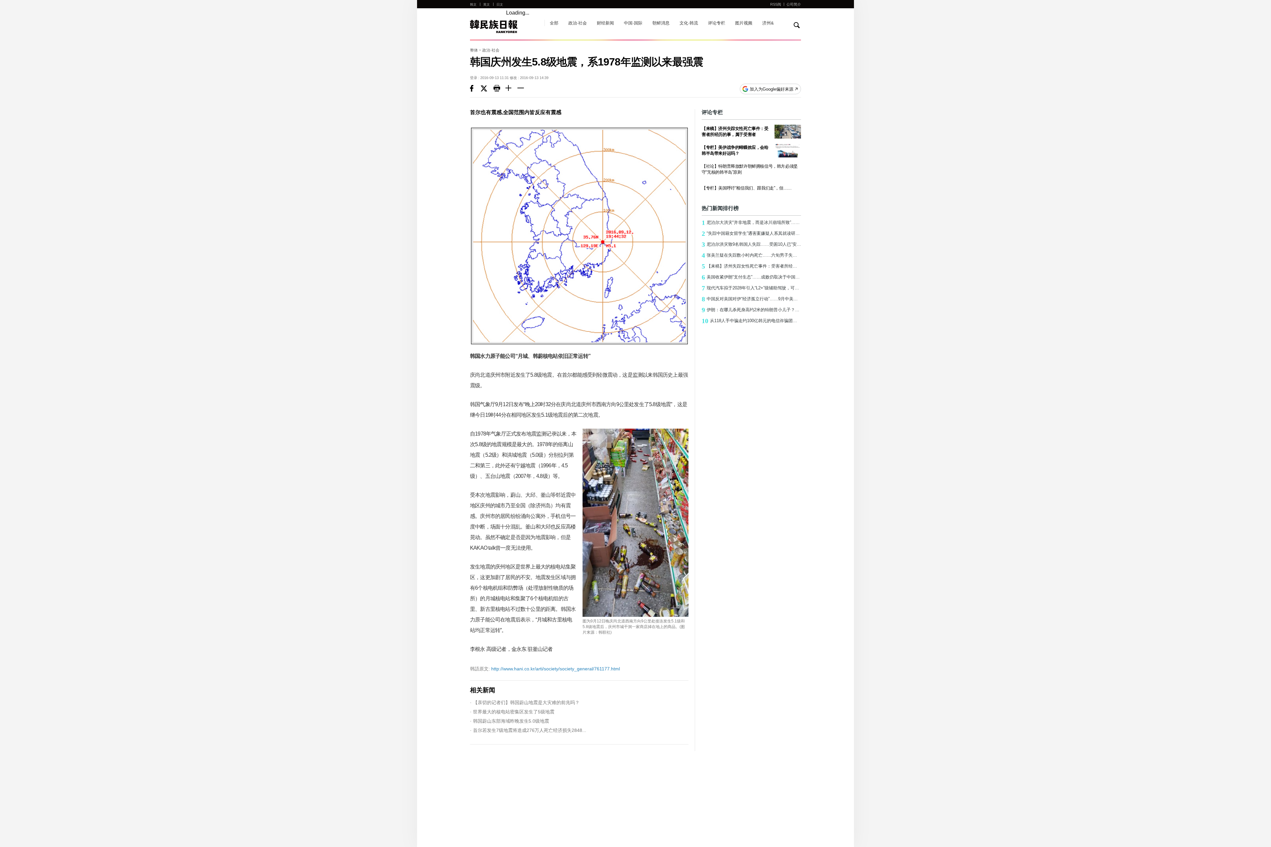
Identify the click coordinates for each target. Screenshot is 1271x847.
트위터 (487, 89)
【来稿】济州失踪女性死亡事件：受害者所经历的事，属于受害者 (751, 266)
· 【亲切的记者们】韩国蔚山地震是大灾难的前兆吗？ (525, 702)
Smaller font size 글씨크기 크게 (511, 89)
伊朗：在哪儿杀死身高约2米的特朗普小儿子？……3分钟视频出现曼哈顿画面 (751, 310)
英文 (486, 4)
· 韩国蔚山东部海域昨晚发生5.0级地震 (509, 721)
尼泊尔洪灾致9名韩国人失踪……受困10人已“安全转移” (751, 244)
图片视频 (743, 23)
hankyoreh (504, 26)
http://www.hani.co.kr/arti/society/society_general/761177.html (545, 668)
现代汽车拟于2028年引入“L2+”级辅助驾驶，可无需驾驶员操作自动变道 (751, 288)
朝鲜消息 (661, 23)
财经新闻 (605, 23)
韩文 (473, 4)
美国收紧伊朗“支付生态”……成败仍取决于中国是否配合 (751, 277)
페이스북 (475, 89)
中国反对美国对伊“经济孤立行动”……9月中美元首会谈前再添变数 (751, 299)
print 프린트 (499, 89)
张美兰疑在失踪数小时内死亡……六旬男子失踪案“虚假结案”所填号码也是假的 (751, 255)
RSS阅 (775, 4)
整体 (474, 50)
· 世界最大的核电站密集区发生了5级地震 (512, 711)
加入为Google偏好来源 (771, 89)
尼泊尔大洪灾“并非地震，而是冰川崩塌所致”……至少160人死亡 (751, 222)
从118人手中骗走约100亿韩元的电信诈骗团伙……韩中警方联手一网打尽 (751, 320)
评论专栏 (716, 23)
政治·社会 (577, 23)
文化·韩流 (689, 23)
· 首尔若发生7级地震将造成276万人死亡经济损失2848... (528, 730)
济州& (768, 23)
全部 (554, 23)
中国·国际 (633, 23)
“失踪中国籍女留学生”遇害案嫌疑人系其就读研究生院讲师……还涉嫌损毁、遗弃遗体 (751, 233)
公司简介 (793, 4)
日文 (499, 4)
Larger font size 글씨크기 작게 (523, 89)
